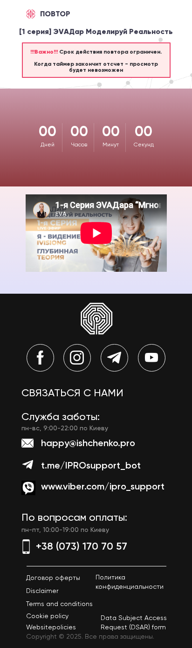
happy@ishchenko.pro (88, 442)
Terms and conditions (59, 603)
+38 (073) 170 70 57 (81, 546)
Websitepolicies (51, 627)
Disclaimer (42, 590)
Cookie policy (47, 616)
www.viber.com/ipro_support (103, 486)
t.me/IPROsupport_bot (91, 465)
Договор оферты (53, 577)
